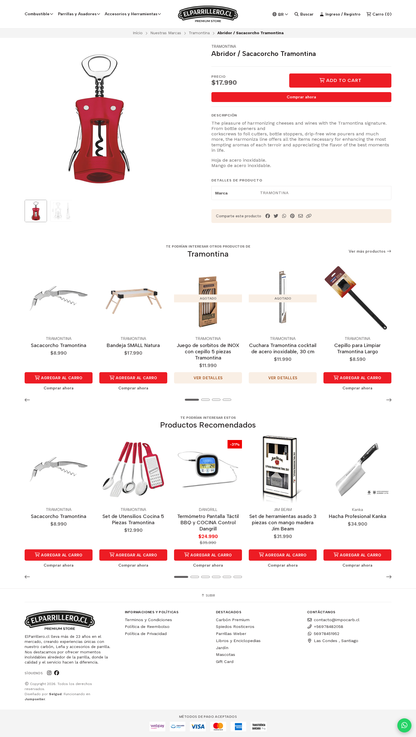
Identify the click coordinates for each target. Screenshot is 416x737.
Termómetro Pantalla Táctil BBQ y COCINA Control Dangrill (208, 522)
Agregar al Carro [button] (61, 378)
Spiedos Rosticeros (235, 626)
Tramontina (199, 33)
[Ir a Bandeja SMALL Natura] (133, 298)
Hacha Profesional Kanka (357, 516)
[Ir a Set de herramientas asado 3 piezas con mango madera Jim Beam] (283, 469)
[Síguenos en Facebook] (56, 673)
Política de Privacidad (146, 633)
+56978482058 (328, 626)
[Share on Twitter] (276, 216)
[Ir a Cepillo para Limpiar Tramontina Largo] (357, 298)
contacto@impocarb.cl (336, 619)
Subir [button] (210, 595)
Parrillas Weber (231, 633)
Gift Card (224, 661)
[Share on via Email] (300, 216)
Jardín (222, 647)
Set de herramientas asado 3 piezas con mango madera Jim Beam (282, 522)
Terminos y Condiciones (148, 619)
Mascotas (225, 654)
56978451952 (326, 633)
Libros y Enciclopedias (238, 640)
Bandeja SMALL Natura (133, 345)
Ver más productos (368, 251)
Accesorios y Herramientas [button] (131, 13)
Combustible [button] (37, 13)
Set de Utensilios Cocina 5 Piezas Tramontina (133, 519)
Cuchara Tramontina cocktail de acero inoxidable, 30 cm (282, 348)
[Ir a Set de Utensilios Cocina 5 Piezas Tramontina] (133, 469)
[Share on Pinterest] (292, 216)
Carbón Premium (233, 619)
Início (138, 33)
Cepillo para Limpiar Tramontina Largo (357, 348)
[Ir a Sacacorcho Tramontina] (59, 298)
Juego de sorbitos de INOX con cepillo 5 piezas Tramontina (208, 351)
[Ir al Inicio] (208, 14)
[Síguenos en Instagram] (49, 673)
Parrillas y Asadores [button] (77, 13)
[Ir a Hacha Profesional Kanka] (357, 469)
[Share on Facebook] (268, 216)
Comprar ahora (301, 96)
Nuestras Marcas (165, 33)
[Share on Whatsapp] (284, 216)
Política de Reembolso (147, 626)
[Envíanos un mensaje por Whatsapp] (404, 725)
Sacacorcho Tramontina (58, 345)
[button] (309, 216)
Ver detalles (208, 378)
